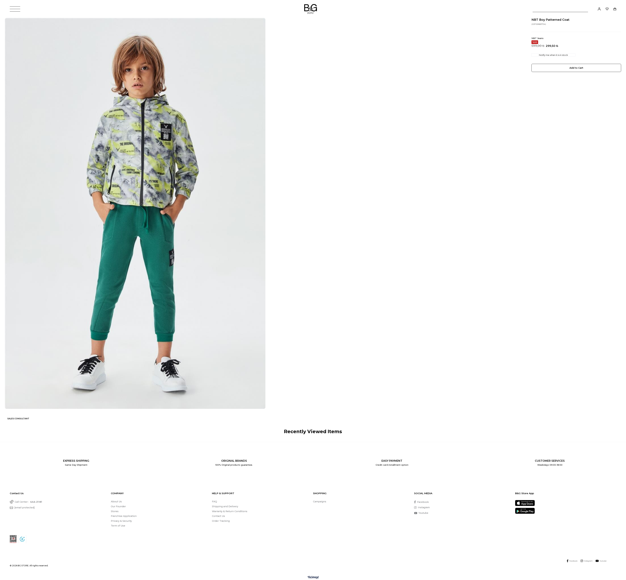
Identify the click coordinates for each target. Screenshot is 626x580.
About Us (116, 501)
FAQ (214, 501)
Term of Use (118, 525)
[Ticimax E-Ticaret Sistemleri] (313, 577)
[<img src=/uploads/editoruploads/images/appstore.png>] (525, 503)
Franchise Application (124, 516)
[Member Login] (599, 9)
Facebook (423, 502)
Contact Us (218, 516)
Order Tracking (221, 520)
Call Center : (28, 501)
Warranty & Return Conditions (229, 511)
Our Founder (118, 506)
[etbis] (13, 539)
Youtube (423, 512)
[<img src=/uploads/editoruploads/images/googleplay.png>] (525, 511)
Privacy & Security (121, 520)
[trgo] (22, 539)
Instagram (424, 507)
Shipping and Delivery (225, 506)
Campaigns (319, 501)
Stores (115, 511)
